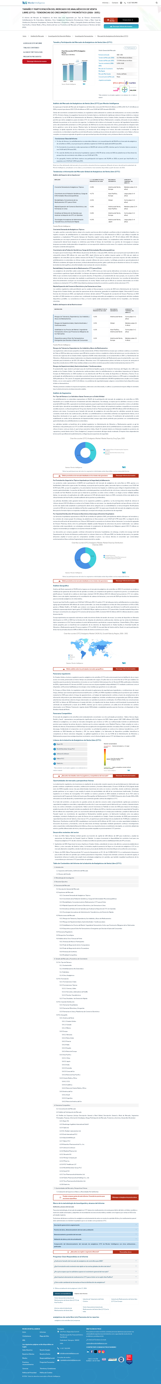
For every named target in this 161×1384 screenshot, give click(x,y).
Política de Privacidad (29, 1373)
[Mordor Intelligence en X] (95, 1352)
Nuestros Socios (45, 1354)
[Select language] (121, 3)
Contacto (115, 3)
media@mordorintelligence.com (70, 1360)
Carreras (25, 1368)
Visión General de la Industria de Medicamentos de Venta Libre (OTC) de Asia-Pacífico (66, 1300)
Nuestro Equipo (45, 1350)
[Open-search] (157, 3)
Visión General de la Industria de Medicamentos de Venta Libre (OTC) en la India (96, 1309)
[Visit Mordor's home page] (33, 2)
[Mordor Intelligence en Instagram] (103, 1352)
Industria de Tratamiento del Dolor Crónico (93, 1300)
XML (23, 1340)
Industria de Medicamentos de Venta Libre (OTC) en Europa (124, 1300)
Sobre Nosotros (27, 1350)
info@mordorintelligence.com (69, 1353)
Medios (24, 1358)
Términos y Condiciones (48, 1368)
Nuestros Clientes (28, 1354)
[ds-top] (121, 26)
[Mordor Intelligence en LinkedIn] (87, 1352)
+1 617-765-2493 (132, 3)
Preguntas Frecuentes (47, 1362)
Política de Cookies (46, 1373)
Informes (105, 3)
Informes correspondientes (63, 1293)
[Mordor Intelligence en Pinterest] (99, 1352)
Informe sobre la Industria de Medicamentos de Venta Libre (63, 1309)
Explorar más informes (81, 1293)
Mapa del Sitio (44, 1336)
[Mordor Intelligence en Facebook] (91, 1352)
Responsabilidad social (47, 1358)
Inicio (24, 1332)
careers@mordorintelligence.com (96, 1343)
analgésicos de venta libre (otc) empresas (67, 1320)
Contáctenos (26, 1336)
